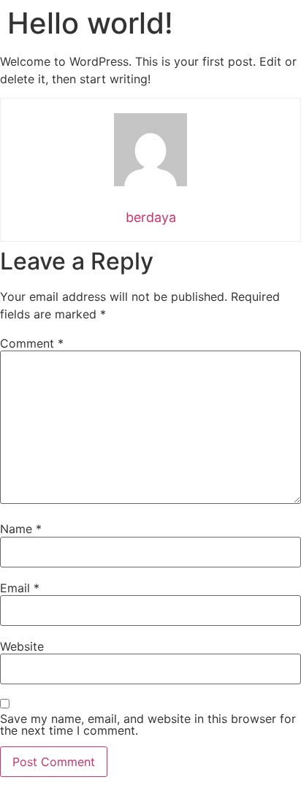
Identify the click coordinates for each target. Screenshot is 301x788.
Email (19, 588)
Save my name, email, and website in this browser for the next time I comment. (148, 724)
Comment (32, 343)
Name (21, 529)
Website (22, 646)
